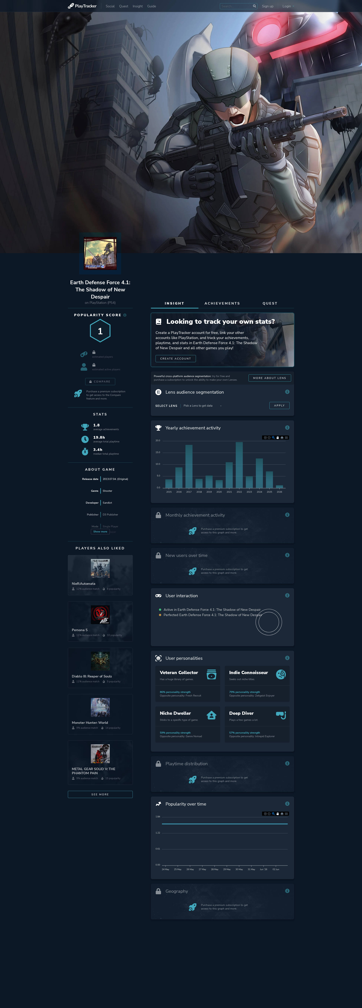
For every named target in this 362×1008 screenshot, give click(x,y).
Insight (138, 6)
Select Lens (166, 406)
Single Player (110, 526)
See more (100, 794)
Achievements (222, 303)
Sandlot (107, 503)
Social (110, 6)
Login (287, 6)
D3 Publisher (110, 514)
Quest (123, 6)
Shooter (107, 491)
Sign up (267, 6)
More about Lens (269, 378)
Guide (151, 6)
